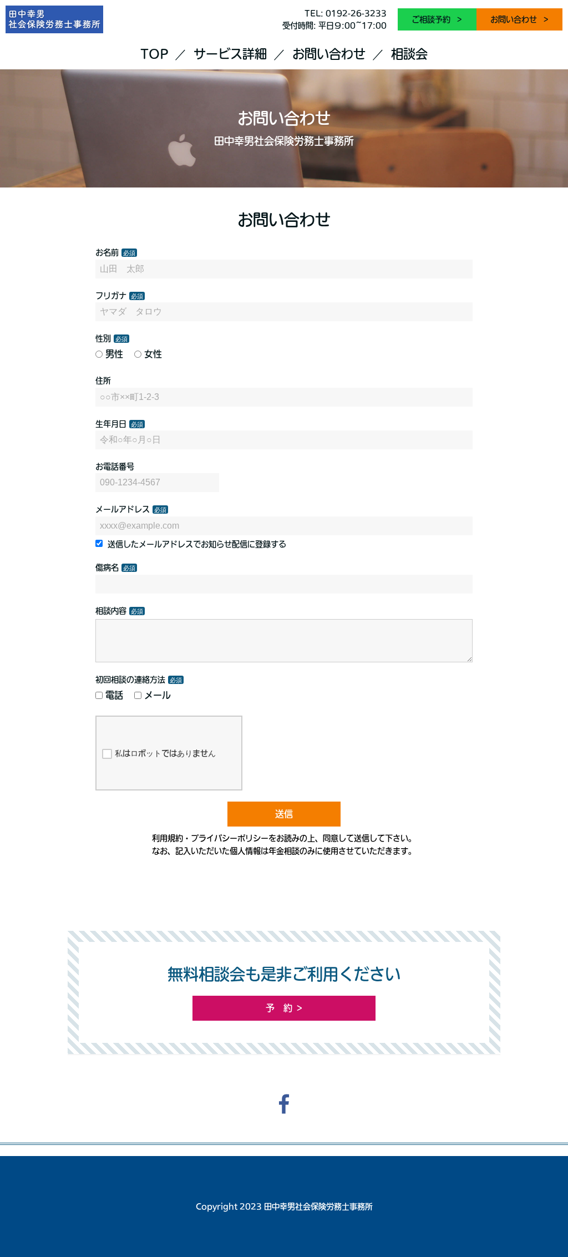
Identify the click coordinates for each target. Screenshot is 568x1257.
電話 (114, 695)
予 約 (279, 1007)
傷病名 (107, 567)
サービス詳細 (230, 54)
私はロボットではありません (165, 753)
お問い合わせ (514, 19)
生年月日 (110, 424)
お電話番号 (114, 466)
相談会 (409, 54)
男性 (114, 353)
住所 (103, 380)
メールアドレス (122, 509)
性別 (103, 338)
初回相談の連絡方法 (130, 679)
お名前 (107, 252)
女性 (153, 353)
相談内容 (110, 611)
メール (157, 695)
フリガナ (110, 296)
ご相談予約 (432, 19)
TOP (154, 54)
